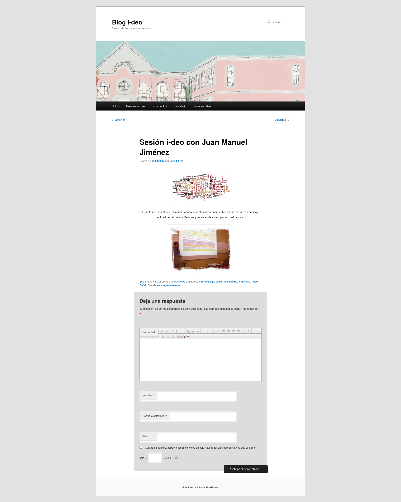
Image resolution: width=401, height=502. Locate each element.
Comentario (149, 332)
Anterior (118, 120)
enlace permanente (168, 285)
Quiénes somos (135, 106)
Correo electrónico (154, 415)
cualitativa (222, 281)
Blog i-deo (127, 21)
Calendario (180, 106)
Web (145, 436)
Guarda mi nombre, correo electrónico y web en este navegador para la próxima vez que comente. (200, 447)
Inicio (116, 106)
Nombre (148, 395)
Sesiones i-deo (202, 106)
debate (233, 281)
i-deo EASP (176, 161)
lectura (243, 281)
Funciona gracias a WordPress (200, 487)
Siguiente (282, 120)
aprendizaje (207, 281)
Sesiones (179, 281)
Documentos (159, 106)
